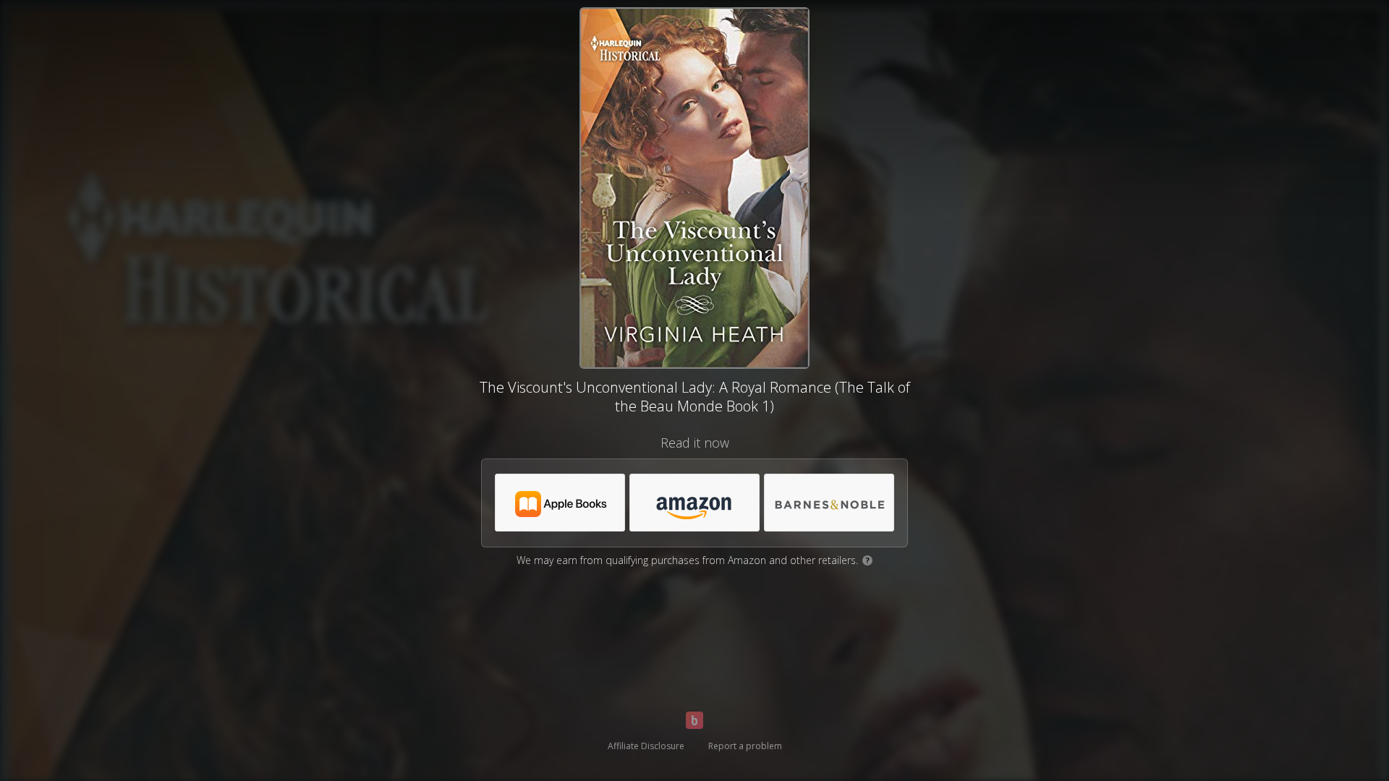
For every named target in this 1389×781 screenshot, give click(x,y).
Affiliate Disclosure (646, 746)
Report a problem (745, 746)
